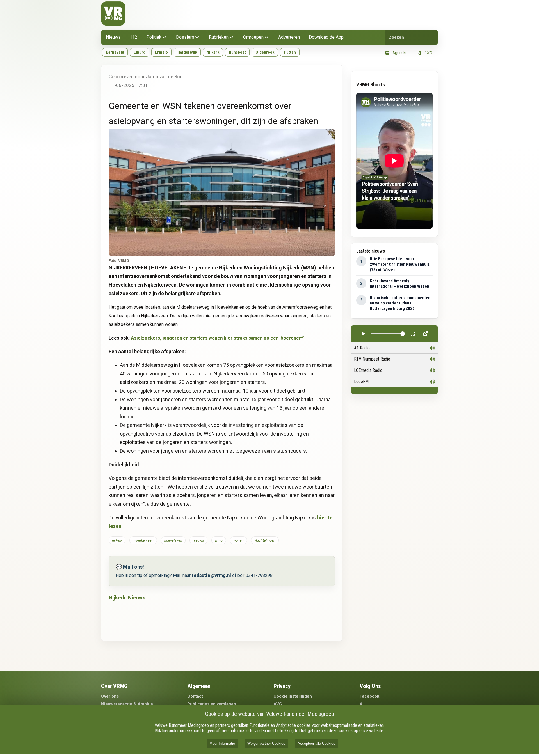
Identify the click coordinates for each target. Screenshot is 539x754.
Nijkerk (213, 52)
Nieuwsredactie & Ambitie (127, 704)
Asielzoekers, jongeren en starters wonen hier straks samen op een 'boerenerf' (217, 338)
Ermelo (161, 52)
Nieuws (113, 37)
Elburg (139, 52)
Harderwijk (187, 52)
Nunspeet (237, 52)
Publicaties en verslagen (211, 704)
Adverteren (289, 37)
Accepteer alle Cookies (316, 743)
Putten (290, 52)
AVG (277, 704)
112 (133, 37)
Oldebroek (264, 52)
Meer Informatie (222, 743)
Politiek (153, 37)
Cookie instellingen (292, 696)
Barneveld (115, 52)
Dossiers (185, 37)
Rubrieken (219, 37)
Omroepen (253, 37)
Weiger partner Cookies (266, 743)
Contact (195, 696)
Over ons (110, 696)
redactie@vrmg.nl (211, 575)
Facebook (369, 696)
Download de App (326, 37)
